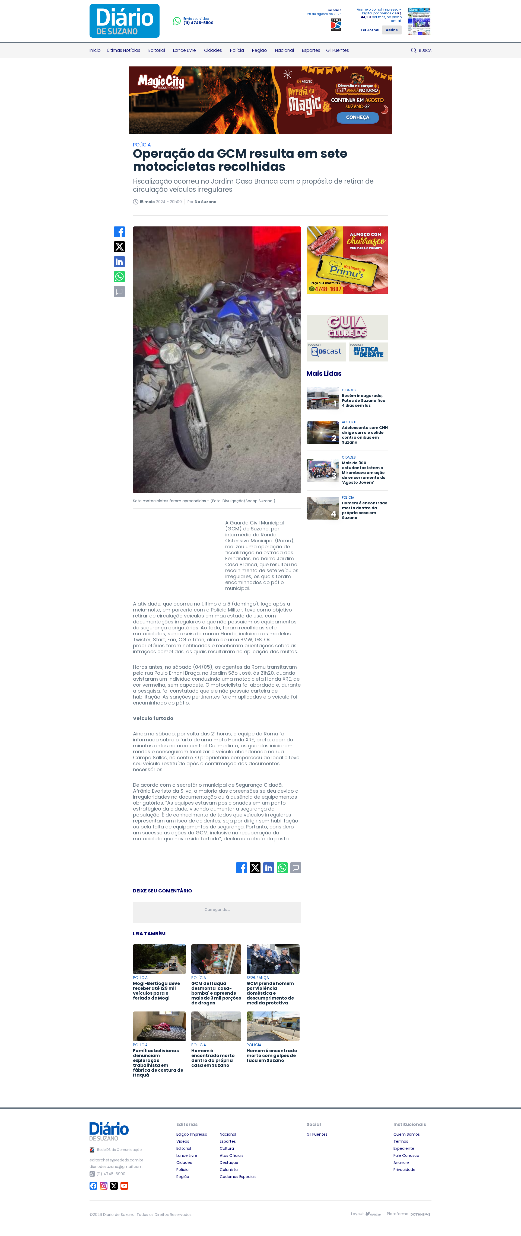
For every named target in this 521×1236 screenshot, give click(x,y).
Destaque (229, 1162)
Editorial (156, 50)
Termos (400, 1141)
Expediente (403, 1148)
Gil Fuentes (337, 50)
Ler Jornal (370, 30)
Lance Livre (184, 50)
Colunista (229, 1169)
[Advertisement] (173, 554)
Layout (357, 1213)
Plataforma (397, 1213)
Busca (425, 50)
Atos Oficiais (231, 1155)
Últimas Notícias (123, 50)
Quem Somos (406, 1134)
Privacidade (404, 1169)
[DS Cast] (326, 351)
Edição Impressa (191, 1134)
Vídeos (182, 1141)
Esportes (311, 50)
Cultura (227, 1148)
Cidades (213, 50)
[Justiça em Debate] (368, 351)
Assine (392, 30)
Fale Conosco (406, 1155)
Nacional (284, 50)
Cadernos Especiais (238, 1176)
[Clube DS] (347, 328)
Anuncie (401, 1162)
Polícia (237, 50)
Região (259, 50)
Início (95, 50)
